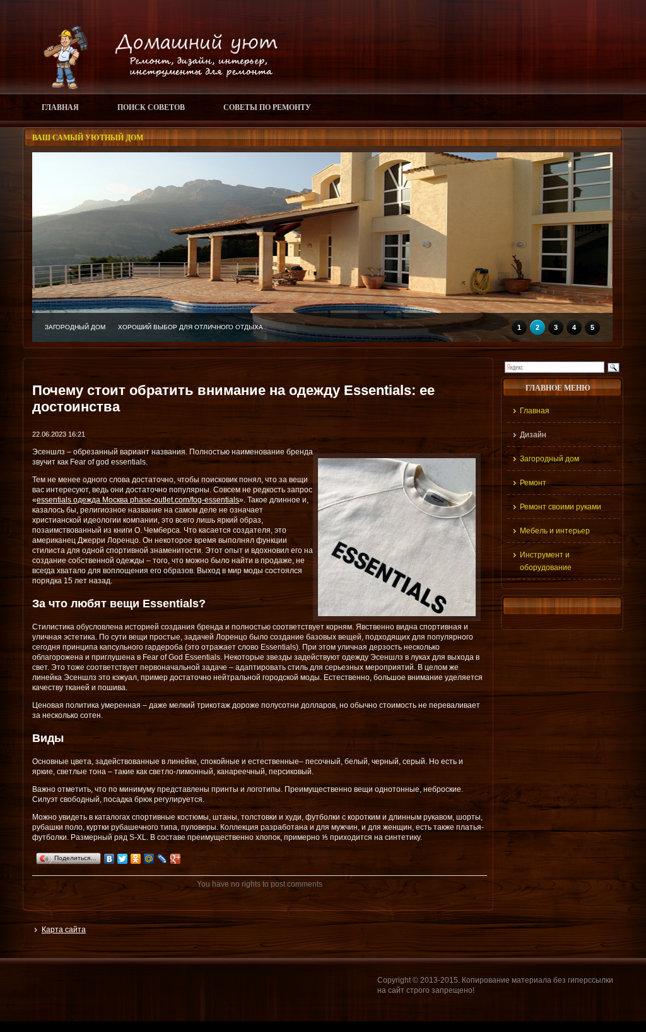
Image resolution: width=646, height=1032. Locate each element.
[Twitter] (122, 859)
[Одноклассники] (136, 859)
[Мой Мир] (149, 859)
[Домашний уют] (155, 86)
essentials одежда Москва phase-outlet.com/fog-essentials (138, 499)
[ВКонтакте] (109, 859)
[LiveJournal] (162, 859)
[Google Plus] (175, 859)
